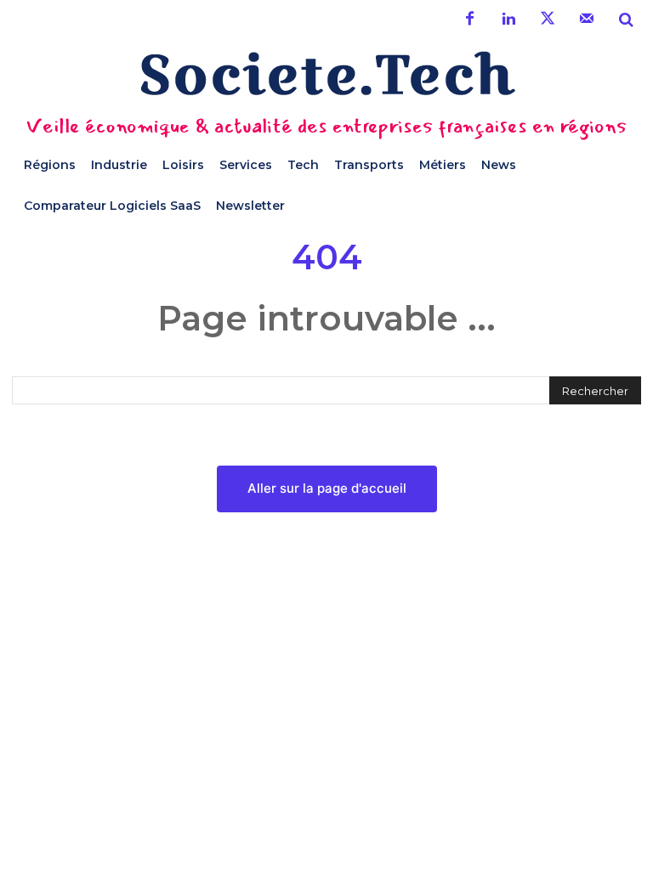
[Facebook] (469, 19)
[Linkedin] (508, 19)
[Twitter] (547, 19)
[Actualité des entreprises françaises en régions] (326, 73)
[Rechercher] (625, 19)
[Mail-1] (586, 19)
